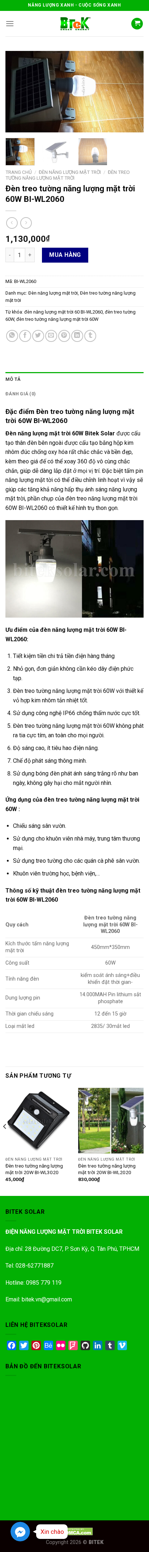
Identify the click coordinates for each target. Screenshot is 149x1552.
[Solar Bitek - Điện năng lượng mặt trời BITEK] (75, 23)
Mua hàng (65, 254)
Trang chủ (18, 172)
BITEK (96, 1542)
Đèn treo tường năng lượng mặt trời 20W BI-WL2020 (107, 1169)
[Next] (131, 92)
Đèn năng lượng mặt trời (70, 172)
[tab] (74, 379)
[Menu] (9, 23)
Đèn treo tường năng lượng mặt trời (67, 175)
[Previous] (17, 92)
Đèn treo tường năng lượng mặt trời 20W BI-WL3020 (34, 1169)
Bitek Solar (100, 433)
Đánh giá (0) (20, 393)
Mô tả (13, 379)
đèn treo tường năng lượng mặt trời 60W (57, 319)
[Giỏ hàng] (137, 24)
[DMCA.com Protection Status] (74, 1531)
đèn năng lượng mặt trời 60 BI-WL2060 (63, 312)
